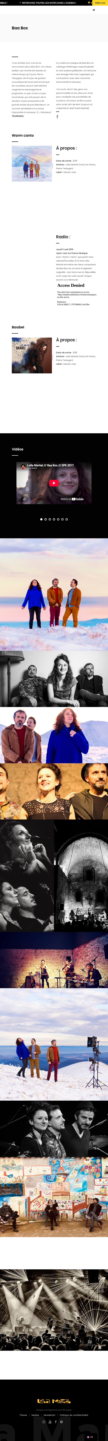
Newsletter (49, 1415)
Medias (35, 1415)
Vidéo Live (100, 3)
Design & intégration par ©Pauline (54, 1409)
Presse (23, 1415)
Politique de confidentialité (74, 1415)
